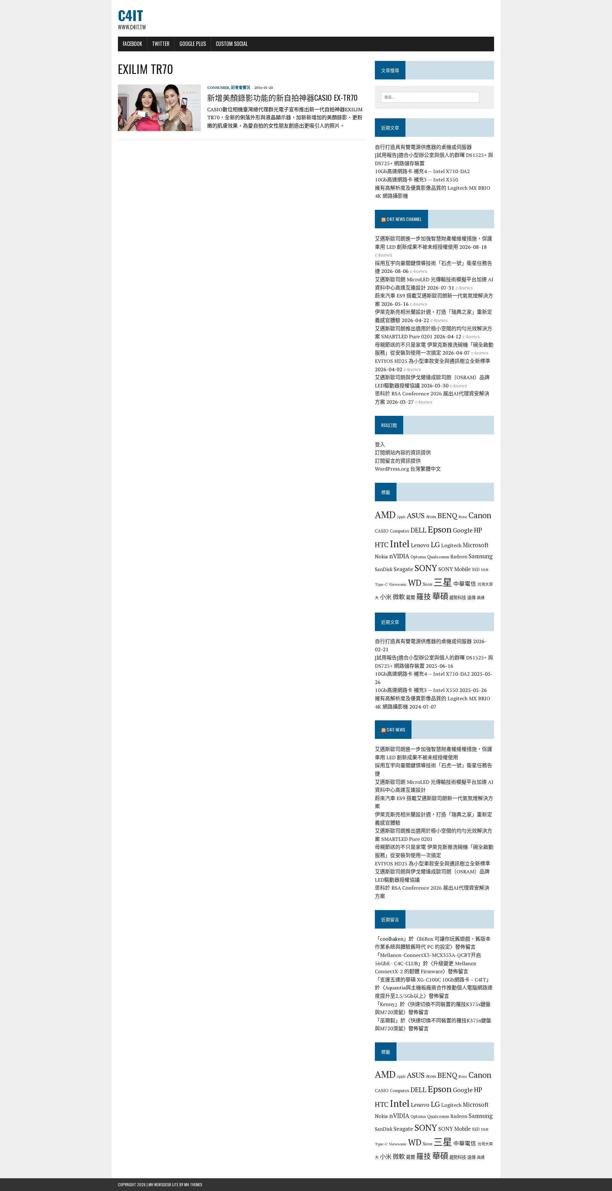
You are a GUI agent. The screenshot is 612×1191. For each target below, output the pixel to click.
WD (414, 582)
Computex (399, 531)
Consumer (218, 87)
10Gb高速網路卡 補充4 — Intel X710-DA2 (422, 171)
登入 (380, 444)
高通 (480, 597)
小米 (385, 597)
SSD (476, 569)
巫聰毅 (387, 1020)
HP (478, 530)
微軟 (399, 597)
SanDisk (383, 569)
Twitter (161, 44)
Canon (480, 515)
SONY (425, 568)
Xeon (427, 584)
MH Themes (193, 1184)
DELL (418, 530)
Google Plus (192, 44)
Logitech (451, 545)
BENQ (447, 515)
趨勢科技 (457, 597)
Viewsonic (398, 584)
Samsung (481, 556)
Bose (462, 516)
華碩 (440, 596)
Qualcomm (438, 557)
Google (463, 530)
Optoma (418, 557)
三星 (442, 582)
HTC (382, 544)
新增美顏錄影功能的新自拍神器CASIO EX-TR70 (282, 97)
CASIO (382, 531)
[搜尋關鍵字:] (430, 96)
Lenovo (420, 545)
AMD (385, 515)
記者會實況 (240, 87)
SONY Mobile (454, 569)
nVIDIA (399, 556)
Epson (440, 529)
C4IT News (396, 729)
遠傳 (471, 597)
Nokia (381, 556)
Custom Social (232, 44)
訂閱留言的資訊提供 (398, 460)
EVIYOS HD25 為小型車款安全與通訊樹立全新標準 (432, 360)
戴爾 (410, 597)
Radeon (458, 556)
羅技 (423, 596)
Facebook (132, 44)
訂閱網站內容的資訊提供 (403, 452)
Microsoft (476, 545)
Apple (401, 517)
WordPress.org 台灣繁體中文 (408, 468)
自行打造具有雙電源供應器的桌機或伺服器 (423, 147)
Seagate (403, 569)
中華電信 (464, 583)
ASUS (416, 515)
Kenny (387, 1004)
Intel (400, 544)
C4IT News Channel (404, 219)
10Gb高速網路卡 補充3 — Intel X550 (416, 179)
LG (435, 544)
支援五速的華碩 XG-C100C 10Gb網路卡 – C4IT (433, 979)
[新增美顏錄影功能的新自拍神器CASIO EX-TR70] (159, 126)
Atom (431, 516)
